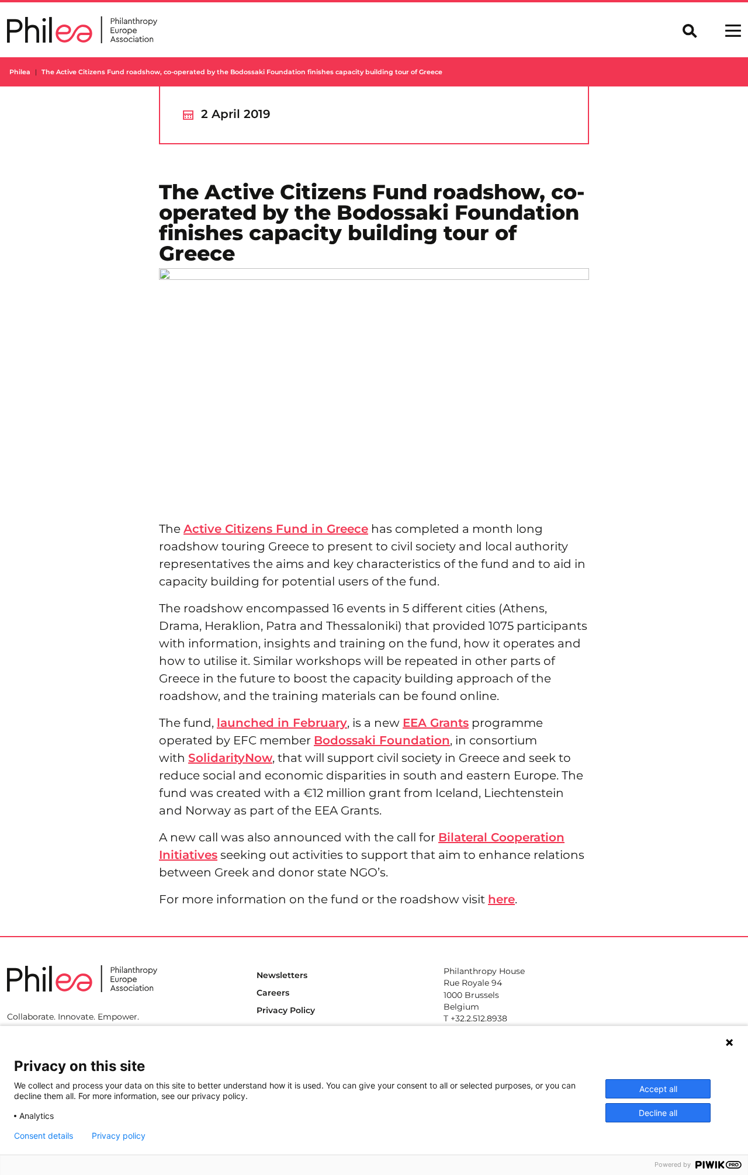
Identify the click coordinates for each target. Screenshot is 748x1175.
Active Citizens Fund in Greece (275, 529)
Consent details (43, 1136)
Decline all (658, 1113)
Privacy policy (119, 1136)
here (501, 899)
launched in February (282, 723)
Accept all (658, 1089)
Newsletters (282, 975)
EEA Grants (436, 723)
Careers (273, 992)
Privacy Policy (286, 1010)
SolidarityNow (230, 758)
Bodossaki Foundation (382, 740)
